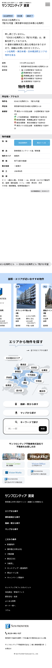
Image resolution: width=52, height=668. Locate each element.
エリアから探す (11, 511)
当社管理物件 (22, 143)
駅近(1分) (11, 558)
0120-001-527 (14, 633)
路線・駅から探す (12, 523)
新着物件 (11, 544)
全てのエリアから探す (39, 350)
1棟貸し (10, 563)
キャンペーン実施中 (15, 577)
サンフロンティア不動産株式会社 (17, 644)
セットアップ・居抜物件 (17, 568)
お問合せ (8, 648)
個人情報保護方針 (37, 644)
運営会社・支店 (11, 596)
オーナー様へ (10, 605)
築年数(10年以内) (14, 549)
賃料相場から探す (12, 517)
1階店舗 (10, 554)
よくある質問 (10, 601)
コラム (7, 610)
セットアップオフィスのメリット (18, 587)
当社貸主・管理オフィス (14, 592)
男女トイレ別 (41, 143)
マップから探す (11, 529)
